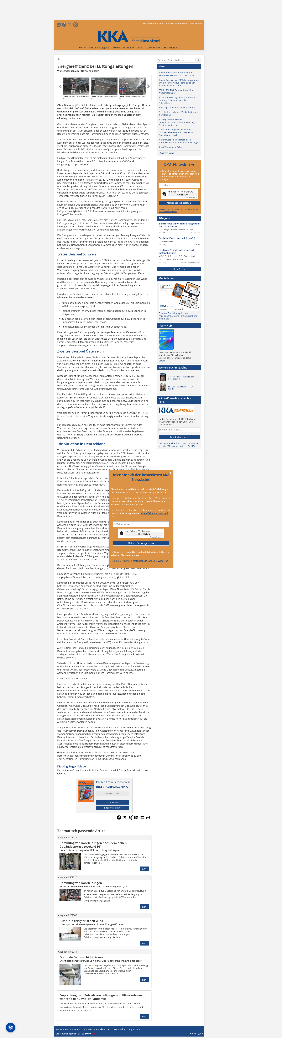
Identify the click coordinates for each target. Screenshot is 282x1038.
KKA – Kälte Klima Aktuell (154, 513)
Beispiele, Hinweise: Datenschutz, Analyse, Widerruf (139, 560)
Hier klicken (144, 534)
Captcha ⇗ (156, 537)
